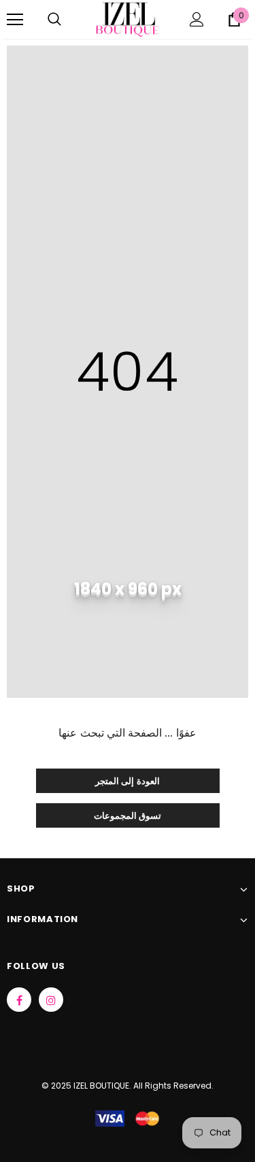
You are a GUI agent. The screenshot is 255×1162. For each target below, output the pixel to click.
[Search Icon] (54, 20)
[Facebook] (19, 999)
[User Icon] (197, 19)
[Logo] (127, 19)
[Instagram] (51, 999)
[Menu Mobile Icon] (15, 20)
